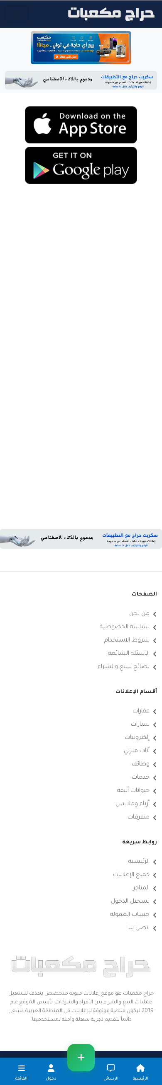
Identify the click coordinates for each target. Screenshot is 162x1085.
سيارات (140, 725)
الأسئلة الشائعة (129, 654)
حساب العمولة (130, 915)
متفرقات (139, 817)
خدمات (141, 778)
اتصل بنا (139, 928)
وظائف (141, 764)
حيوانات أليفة (133, 791)
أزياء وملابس (132, 804)
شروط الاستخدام (127, 640)
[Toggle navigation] (16, 14)
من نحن (139, 614)
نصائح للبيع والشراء (124, 667)
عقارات (141, 711)
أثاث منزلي (137, 751)
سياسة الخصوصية (125, 627)
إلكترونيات (137, 738)
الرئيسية (139, 862)
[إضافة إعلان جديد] (81, 1057)
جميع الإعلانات (131, 875)
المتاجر (141, 888)
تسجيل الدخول (130, 902)
